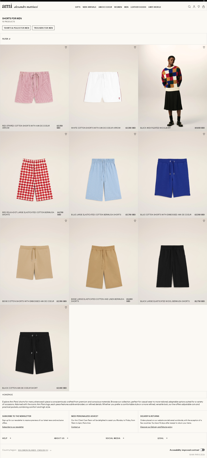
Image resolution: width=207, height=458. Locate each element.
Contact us (75, 427)
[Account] (194, 6)
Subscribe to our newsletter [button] (13, 427)
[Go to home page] (21, 6)
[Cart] (203, 6)
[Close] (204, 1)
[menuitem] (77, 7)
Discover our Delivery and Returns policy (156, 427)
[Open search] (189, 6)
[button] (187, 450)
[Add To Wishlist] (66, 47)
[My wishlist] (199, 6)
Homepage (7, 394)
